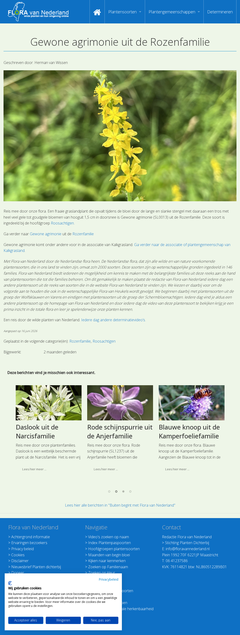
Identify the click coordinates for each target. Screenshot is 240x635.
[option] (48, 430)
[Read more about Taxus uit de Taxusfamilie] (49, 402)
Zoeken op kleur (101, 572)
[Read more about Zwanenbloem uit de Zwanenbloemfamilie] (192, 402)
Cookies (18, 554)
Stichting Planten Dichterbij (187, 542)
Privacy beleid (22, 548)
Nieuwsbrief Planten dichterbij (36, 566)
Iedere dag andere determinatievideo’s (113, 319)
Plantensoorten (122, 12)
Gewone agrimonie (45, 233)
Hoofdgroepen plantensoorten (114, 548)
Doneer (17, 572)
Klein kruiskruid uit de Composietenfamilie (120, 431)
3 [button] (123, 491)
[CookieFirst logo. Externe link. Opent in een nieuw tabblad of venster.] (10, 583)
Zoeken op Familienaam (108, 566)
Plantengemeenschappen (172, 12)
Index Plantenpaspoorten (109, 542)
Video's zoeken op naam (108, 536)
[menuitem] (97, 11)
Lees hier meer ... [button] (34, 469)
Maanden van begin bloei (109, 554)
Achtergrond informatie (30, 536)
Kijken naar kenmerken (107, 560)
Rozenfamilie (83, 233)
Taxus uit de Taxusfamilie (35, 431)
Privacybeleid (108, 579)
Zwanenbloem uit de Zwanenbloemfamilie (190, 431)
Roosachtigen (62, 223)
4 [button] (130, 491)
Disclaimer (20, 560)
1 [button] (109, 491)
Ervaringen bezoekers (29, 542)
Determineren (220, 12)
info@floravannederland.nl (188, 548)
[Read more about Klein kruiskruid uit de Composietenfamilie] (120, 402)
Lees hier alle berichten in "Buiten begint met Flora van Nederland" (120, 505)
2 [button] (116, 491)
